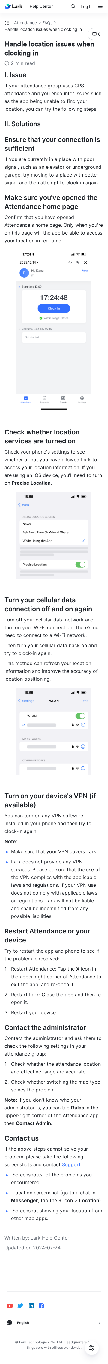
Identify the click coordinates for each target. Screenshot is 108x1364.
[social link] (12, 1305)
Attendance (25, 22)
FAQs (47, 22)
